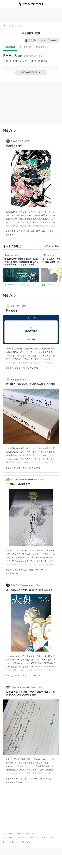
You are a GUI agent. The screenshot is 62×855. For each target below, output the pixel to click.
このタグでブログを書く (47, 40)
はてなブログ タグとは (12, 837)
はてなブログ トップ (14, 26)
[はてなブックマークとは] (21, 246)
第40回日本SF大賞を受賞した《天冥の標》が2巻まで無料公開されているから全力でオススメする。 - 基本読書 (21, 262)
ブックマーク (11, 255)
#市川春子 (11, 231)
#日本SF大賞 (23, 231)
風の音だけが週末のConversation (24, 479)
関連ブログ (41, 47)
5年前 (38, 585)
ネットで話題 (26, 47)
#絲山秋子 (35, 231)
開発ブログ (34, 837)
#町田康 (10, 368)
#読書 (31, 569)
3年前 (41, 479)
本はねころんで (17, 141)
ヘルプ (25, 837)
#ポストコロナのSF (28, 778)
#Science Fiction (14, 782)
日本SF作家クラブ (19, 61)
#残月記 (10, 569)
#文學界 (10, 235)
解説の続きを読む (30, 72)
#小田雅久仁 (21, 569)
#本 (37, 569)
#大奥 (24, 675)
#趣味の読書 (12, 778)
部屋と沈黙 (15, 306)
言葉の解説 (10, 47)
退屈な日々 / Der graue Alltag (22, 585)
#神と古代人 (47, 231)
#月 (42, 569)
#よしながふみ (13, 675)
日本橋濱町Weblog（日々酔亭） (23, 687)
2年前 (27, 141)
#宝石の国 (20, 368)
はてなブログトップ (48, 837)
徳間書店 (42, 61)
